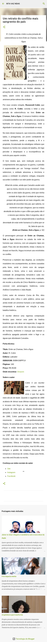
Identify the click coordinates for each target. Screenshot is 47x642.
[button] (4, 27)
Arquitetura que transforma (12, 615)
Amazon (20, 372)
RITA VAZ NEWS (13, 4)
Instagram (11, 472)
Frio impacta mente (9, 576)
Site (8, 469)
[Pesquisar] (43, 3)
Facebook (11, 476)
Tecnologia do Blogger (25, 639)
